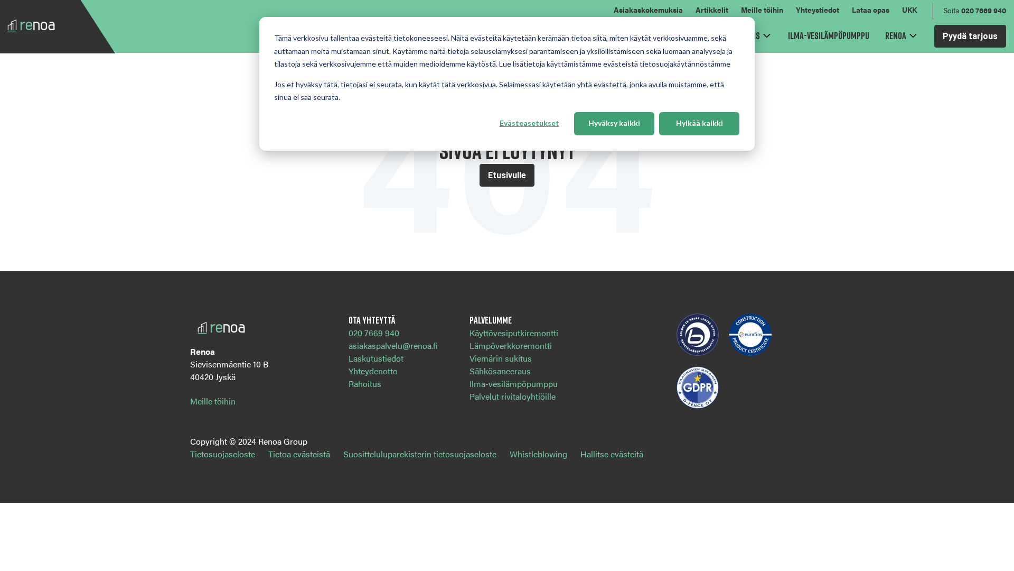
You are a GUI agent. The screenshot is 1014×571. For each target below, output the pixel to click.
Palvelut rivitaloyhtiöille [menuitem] (513, 396)
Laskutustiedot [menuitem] (376, 358)
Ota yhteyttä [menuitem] (372, 320)
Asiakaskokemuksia (648, 9)
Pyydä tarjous (970, 36)
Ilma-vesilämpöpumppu (828, 35)
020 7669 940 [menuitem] (374, 333)
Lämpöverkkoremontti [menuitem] (511, 345)
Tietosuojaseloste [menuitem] (222, 454)
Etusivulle (507, 175)
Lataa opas (870, 9)
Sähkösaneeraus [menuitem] (500, 371)
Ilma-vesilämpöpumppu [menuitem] (514, 383)
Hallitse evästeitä (611, 454)
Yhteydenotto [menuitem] (373, 371)
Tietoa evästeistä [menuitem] (299, 454)
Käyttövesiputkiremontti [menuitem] (514, 333)
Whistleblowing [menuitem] (538, 454)
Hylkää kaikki (699, 122)
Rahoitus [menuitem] (365, 383)
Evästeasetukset (529, 122)
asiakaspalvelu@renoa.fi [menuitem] (393, 345)
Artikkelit (712, 9)
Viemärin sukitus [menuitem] (501, 358)
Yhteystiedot (817, 9)
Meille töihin (762, 9)
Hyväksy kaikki (614, 122)
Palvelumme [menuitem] (491, 320)
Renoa (895, 35)
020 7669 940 (983, 10)
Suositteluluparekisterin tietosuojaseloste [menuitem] (419, 454)
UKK (909, 9)
